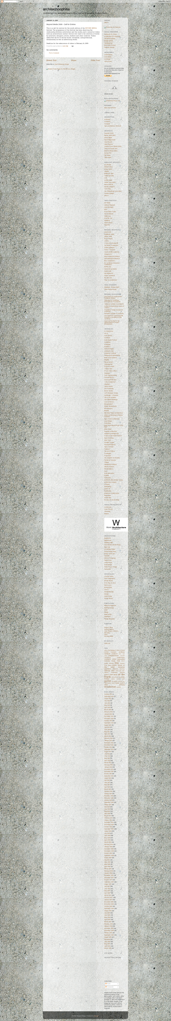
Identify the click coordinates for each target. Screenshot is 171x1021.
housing (121, 667)
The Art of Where (109, 451)
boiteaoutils (107, 491)
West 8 (106, 196)
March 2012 (107, 763)
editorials (111, 663)
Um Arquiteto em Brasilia (112, 458)
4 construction (108, 331)
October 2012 (108, 747)
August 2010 (107, 805)
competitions (113, 656)
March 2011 (107, 789)
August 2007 (108, 884)
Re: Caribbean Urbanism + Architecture (112, 264)
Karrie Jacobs (108, 391)
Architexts (107, 59)
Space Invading (109, 438)
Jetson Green (108, 386)
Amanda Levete (109, 133)
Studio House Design (110, 567)
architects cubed (109, 234)
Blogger (96, 1016)
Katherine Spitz (109, 174)
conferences (121, 657)
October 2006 (108, 906)
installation (107, 669)
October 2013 (108, 721)
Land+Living (108, 596)
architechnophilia (56, 9)
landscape (107, 671)
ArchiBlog (107, 342)
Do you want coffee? (110, 371)
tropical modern (120, 683)
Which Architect (109, 467)
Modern (106, 411)
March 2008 (108, 869)
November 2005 (109, 931)
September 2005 (109, 935)
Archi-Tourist (108, 509)
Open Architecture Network (112, 126)
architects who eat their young (113, 480)
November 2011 (109, 772)
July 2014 (107, 701)
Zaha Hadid (107, 157)
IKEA (105, 635)
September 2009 (109, 829)
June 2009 (107, 836)
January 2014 (108, 714)
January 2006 (108, 926)
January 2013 (108, 741)
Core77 (106, 590)
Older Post (95, 60)
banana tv (113, 650)
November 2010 (109, 798)
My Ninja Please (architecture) (113, 413)
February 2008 (108, 871)
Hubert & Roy (108, 167)
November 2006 (109, 904)
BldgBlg (106, 360)
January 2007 (108, 900)
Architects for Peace (110, 34)
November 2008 (109, 851)
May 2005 (107, 944)
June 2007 (107, 889)
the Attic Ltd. (108, 278)
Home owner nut (109, 554)
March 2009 (108, 842)
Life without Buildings (111, 400)
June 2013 (107, 730)
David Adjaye (108, 138)
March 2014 (107, 710)
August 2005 (108, 937)
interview (122, 669)
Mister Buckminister (110, 406)
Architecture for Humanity (112, 36)
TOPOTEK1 (107, 189)
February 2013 (108, 738)
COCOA (106, 241)
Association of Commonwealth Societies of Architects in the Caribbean (113, 317)
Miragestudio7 (108, 404)
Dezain (106, 594)
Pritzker (106, 679)
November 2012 (109, 745)
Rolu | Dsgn (107, 429)
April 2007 (107, 893)
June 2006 (107, 915)
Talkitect (107, 449)
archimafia (107, 478)
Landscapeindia (109, 176)
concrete (122, 656)
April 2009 (107, 840)
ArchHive (107, 338)
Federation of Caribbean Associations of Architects (112, 301)
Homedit (106, 556)
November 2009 (109, 825)
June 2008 (107, 862)
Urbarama (107, 511)
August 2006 (108, 911)
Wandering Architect (110, 464)
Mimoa (106, 514)
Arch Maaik (107, 57)
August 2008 (108, 858)
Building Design (109, 608)
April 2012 (107, 760)
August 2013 (107, 725)
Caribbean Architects (111, 654)
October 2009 (108, 827)
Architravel (107, 507)
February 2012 (108, 765)
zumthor (118, 687)
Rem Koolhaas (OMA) (110, 151)
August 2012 (107, 752)
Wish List (107, 643)
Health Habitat (108, 41)
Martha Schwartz (109, 187)
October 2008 (108, 853)
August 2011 (107, 778)
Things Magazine (109, 619)
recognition (115, 681)
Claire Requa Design (110, 289)
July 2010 (107, 807)
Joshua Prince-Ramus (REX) (112, 146)
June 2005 (107, 942)
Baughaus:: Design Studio (111, 287)
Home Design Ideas (110, 551)
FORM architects (109, 248)
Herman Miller (108, 636)
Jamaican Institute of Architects (114, 304)
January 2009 (108, 847)
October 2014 (108, 694)
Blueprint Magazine (110, 606)
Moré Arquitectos (109, 261)
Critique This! (108, 369)
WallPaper (107, 617)
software (120, 681)
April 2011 (107, 787)
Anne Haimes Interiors (111, 631)
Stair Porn (107, 440)
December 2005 (109, 928)
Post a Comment (54, 53)
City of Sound (108, 362)
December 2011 (108, 769)
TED (105, 683)
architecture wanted (110, 482)
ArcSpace (107, 124)
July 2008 (107, 860)
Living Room (108, 563)
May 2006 (107, 917)
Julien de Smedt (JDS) (110, 149)
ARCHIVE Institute (109, 39)
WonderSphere (108, 469)
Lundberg (107, 221)
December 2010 (108, 796)
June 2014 (107, 703)
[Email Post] (72, 46)
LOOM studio (108, 180)
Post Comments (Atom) (62, 64)
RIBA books (108, 614)
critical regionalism (118, 659)
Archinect (107, 119)
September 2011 (109, 776)
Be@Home (107, 538)
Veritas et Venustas (110, 460)
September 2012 (109, 749)
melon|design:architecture (112, 259)
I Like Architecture (110, 382)
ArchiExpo (107, 344)
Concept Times (108, 576)
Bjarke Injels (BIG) (109, 135)
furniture (122, 663)
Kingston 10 (107, 254)
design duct (107, 498)
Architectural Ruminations (112, 355)
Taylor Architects (109, 276)
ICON (106, 610)
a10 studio (107, 203)
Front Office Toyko (110, 212)
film (117, 663)
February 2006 (108, 924)
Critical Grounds (109, 366)
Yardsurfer (107, 569)
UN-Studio (107, 155)
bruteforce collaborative (111, 493)
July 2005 (107, 939)
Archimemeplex (109, 349)
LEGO (113, 671)
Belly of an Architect (110, 358)
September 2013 (109, 723)
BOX (105, 209)
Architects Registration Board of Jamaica (114, 307)
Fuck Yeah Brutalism (110, 375)
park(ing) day (117, 677)
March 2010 (107, 816)
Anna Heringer (108, 207)
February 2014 (108, 712)
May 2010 (107, 811)
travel (113, 683)
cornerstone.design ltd (111, 243)
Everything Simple (109, 549)
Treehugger (107, 454)
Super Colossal (108, 447)
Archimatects (108, 55)
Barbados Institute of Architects (114, 314)
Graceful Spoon (109, 378)
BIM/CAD (119, 650)
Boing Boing (108, 587)
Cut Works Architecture (111, 245)
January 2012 (108, 767)
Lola (105, 178)
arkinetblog (107, 487)
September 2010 (109, 802)
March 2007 (108, 895)
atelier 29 (107, 489)
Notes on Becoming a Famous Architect (113, 416)
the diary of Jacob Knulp (111, 500)
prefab (123, 677)
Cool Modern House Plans (112, 545)
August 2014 (107, 699)
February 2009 (108, 844)
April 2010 (107, 813)
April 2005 (107, 946)
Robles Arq (107, 267)
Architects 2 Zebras (110, 353)
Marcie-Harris (108, 185)
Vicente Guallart (109, 193)
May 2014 (107, 705)
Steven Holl (107, 153)
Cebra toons (108, 61)
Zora (105, 471)
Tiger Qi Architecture (110, 280)
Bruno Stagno (108, 239)
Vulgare (106, 462)
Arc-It (106, 333)
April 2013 (107, 734)
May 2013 (107, 732)
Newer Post (51, 60)
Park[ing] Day (108, 43)
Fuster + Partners (109, 250)
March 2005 (107, 948)
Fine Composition (109, 579)
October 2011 (108, 774)
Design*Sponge (109, 592)
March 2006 (108, 922)
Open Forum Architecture (112, 419)
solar (124, 681)
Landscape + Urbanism (111, 395)
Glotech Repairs (109, 629)
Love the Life (108, 218)
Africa (105, 650)
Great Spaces (108, 665)
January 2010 (108, 820)
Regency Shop (108, 628)
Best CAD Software (110, 108)
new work (113, 675)
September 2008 (109, 856)
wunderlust (110, 687)
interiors (115, 669)
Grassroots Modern (110, 380)
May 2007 (107, 891)
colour (105, 656)
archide (106, 476)
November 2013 (109, 719)
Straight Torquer (109, 442)
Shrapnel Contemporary (111, 434)
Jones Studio (108, 169)
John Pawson (108, 144)
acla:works (107, 232)
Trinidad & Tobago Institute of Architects (113, 310)
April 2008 (107, 867)
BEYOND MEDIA (91, 28)
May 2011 (107, 785)
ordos (112, 677)
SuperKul (107, 225)
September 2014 (109, 696)
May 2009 (107, 838)
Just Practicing (108, 389)
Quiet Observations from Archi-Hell (113, 426)
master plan (118, 671)
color (123, 654)
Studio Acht (107, 271)
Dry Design (107, 165)
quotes (107, 681)
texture (109, 683)
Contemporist (108, 364)
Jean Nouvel (108, 142)
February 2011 (108, 791)
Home (73, 60)
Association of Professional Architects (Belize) (113, 297)
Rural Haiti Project (110, 45)
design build (115, 661)
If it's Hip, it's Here (110, 583)
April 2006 (107, 920)
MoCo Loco (107, 585)
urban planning (114, 685)
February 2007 (108, 897)
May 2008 (107, 864)
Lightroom (107, 216)
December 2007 (109, 875)
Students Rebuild (109, 47)
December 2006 (109, 902)
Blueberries (107, 540)
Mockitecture (108, 409)
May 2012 (107, 758)
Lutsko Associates (109, 182)
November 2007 (109, 878)
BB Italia (107, 633)
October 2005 (108, 933)
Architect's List (108, 351)
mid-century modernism (114, 671)
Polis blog (107, 423)
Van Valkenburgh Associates (113, 191)
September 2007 (109, 882)
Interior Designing (109, 558)
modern (106, 675)
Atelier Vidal (108, 237)
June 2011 (107, 783)
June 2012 (107, 756)
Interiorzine (108, 560)
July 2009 (107, 833)
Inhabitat (107, 384)
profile (123, 679)
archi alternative (109, 473)
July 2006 (107, 913)
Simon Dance (108, 223)
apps (109, 650)
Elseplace (107, 373)
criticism (107, 661)
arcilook (106, 484)
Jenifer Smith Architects (111, 252)
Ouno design (108, 421)
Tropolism (107, 456)
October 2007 (108, 880)
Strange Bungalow (109, 445)
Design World (108, 581)
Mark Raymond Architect (112, 256)
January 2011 (108, 794)
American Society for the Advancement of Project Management (112, 322)
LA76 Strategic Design (111, 393)
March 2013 (107, 736)
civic (120, 654)
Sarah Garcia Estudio (110, 269)
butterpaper (107, 495)
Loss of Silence (109, 402)
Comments (110, 987)
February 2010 (108, 818)
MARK (106, 612)
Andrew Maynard (109, 205)
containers (107, 659)
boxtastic (113, 652)
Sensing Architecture (110, 431)
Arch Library (108, 336)
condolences (107, 657)
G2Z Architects (108, 214)
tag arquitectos (108, 273)
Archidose (107, 122)
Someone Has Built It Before (113, 436)
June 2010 (107, 809)
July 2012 (107, 754)
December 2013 (108, 716)
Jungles (106, 171)
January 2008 (108, 873)
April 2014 (107, 707)
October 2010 (108, 800)
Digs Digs (107, 547)
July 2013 (107, 727)
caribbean (122, 652)
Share (106, 22)
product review (115, 679)
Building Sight (108, 543)
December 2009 (109, 822)
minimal (122, 672)
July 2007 (107, 886)
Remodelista (108, 565)
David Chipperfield (109, 140)
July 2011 (107, 780)
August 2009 (108, 831)
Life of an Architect (110, 397)
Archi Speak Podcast (110, 340)
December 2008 (109, 849)
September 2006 (109, 908)
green (114, 665)
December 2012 (108, 743)
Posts (108, 984)
